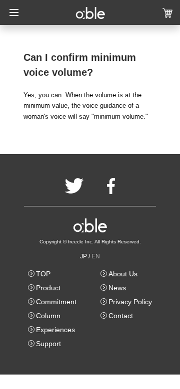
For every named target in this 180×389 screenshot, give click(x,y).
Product (48, 288)
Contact (120, 316)
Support (48, 344)
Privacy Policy (130, 302)
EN (96, 256)
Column (48, 316)
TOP (43, 274)
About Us (123, 274)
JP (83, 256)
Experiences (55, 330)
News (117, 288)
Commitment (56, 302)
